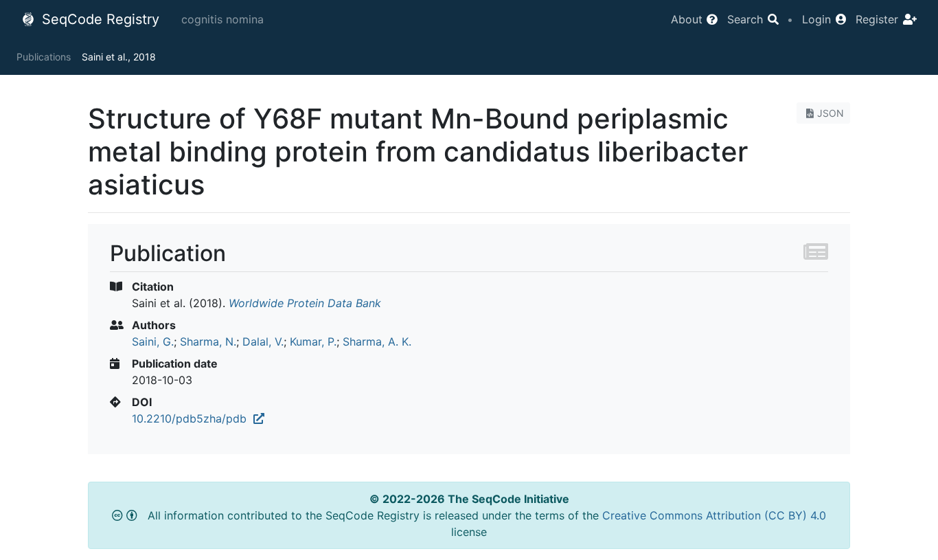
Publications (43, 57)
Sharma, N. (208, 341)
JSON (830, 113)
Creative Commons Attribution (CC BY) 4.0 (714, 515)
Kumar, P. (313, 341)
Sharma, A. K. (377, 341)
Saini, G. (153, 341)
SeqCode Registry (98, 19)
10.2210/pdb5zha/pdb (192, 418)
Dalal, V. (263, 341)
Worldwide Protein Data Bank (305, 303)
